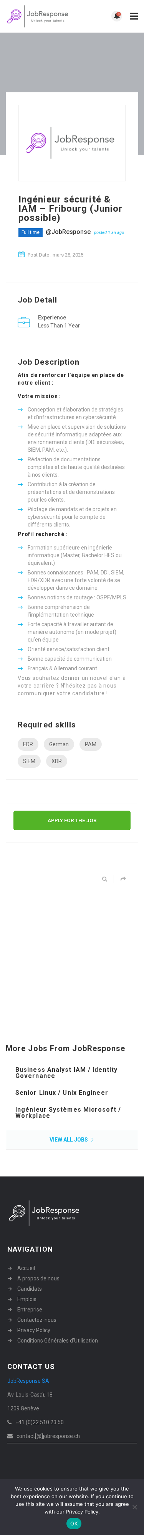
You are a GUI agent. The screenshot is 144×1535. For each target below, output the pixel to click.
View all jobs (69, 1140)
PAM (90, 744)
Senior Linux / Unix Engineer (61, 1092)
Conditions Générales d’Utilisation (57, 1341)
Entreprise (29, 1309)
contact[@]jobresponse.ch (48, 1436)
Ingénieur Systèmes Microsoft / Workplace (68, 1112)
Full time (31, 232)
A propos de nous (38, 1278)
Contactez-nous (36, 1320)
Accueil (26, 1268)
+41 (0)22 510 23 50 (39, 1422)
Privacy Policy (33, 1330)
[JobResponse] (39, 16)
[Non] (134, 1507)
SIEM (29, 761)
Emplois (26, 1299)
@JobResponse (68, 231)
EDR (28, 744)
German (59, 744)
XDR (56, 761)
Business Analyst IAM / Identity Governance (66, 1072)
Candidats (29, 1289)
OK (74, 1523)
